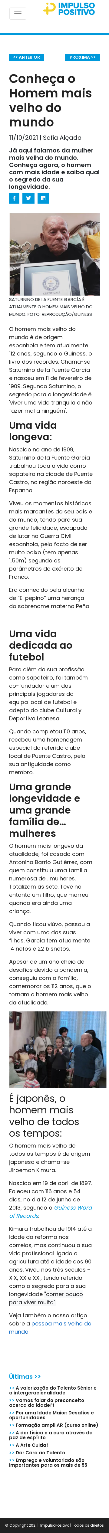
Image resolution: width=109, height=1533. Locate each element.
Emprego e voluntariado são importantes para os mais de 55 (48, 1462)
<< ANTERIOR (26, 57)
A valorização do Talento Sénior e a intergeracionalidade (53, 1390)
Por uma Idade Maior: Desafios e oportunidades (51, 1415)
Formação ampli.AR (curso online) (53, 1425)
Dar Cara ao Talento (37, 1452)
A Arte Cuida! (28, 1445)
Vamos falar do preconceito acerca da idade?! (46, 1402)
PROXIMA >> (83, 57)
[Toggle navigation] (17, 14)
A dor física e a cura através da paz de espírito (51, 1435)
